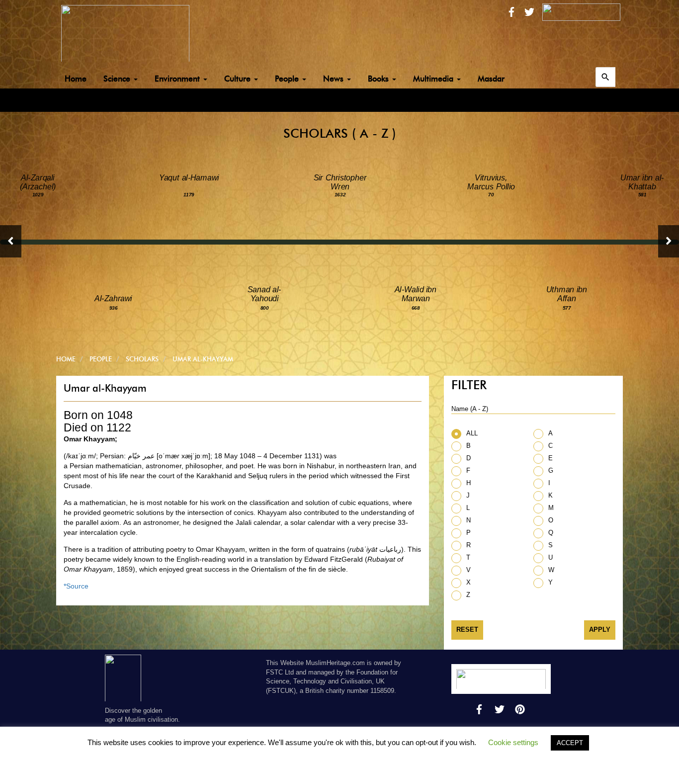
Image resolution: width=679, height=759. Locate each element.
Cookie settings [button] (513, 742)
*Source (76, 586)
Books (379, 79)
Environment (178, 79)
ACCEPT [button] (570, 743)
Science (118, 79)
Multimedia (434, 79)
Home (75, 79)
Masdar (491, 79)
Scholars (142, 359)
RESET (467, 629)
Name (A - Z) (469, 409)
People (288, 79)
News (334, 79)
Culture (238, 79)
